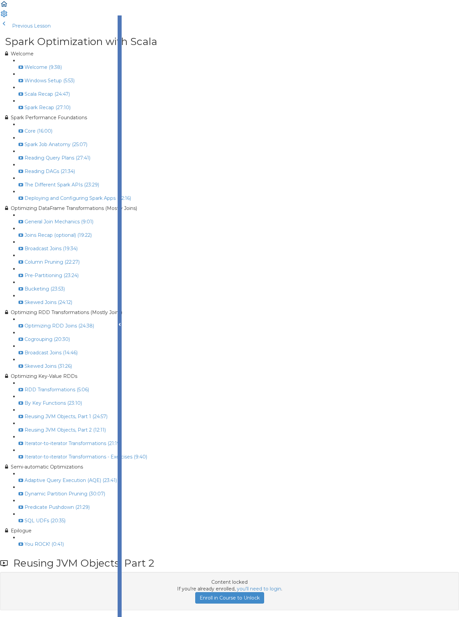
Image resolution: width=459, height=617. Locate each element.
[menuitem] (4, 16)
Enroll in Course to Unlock (230, 598)
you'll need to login (259, 589)
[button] (4, 6)
